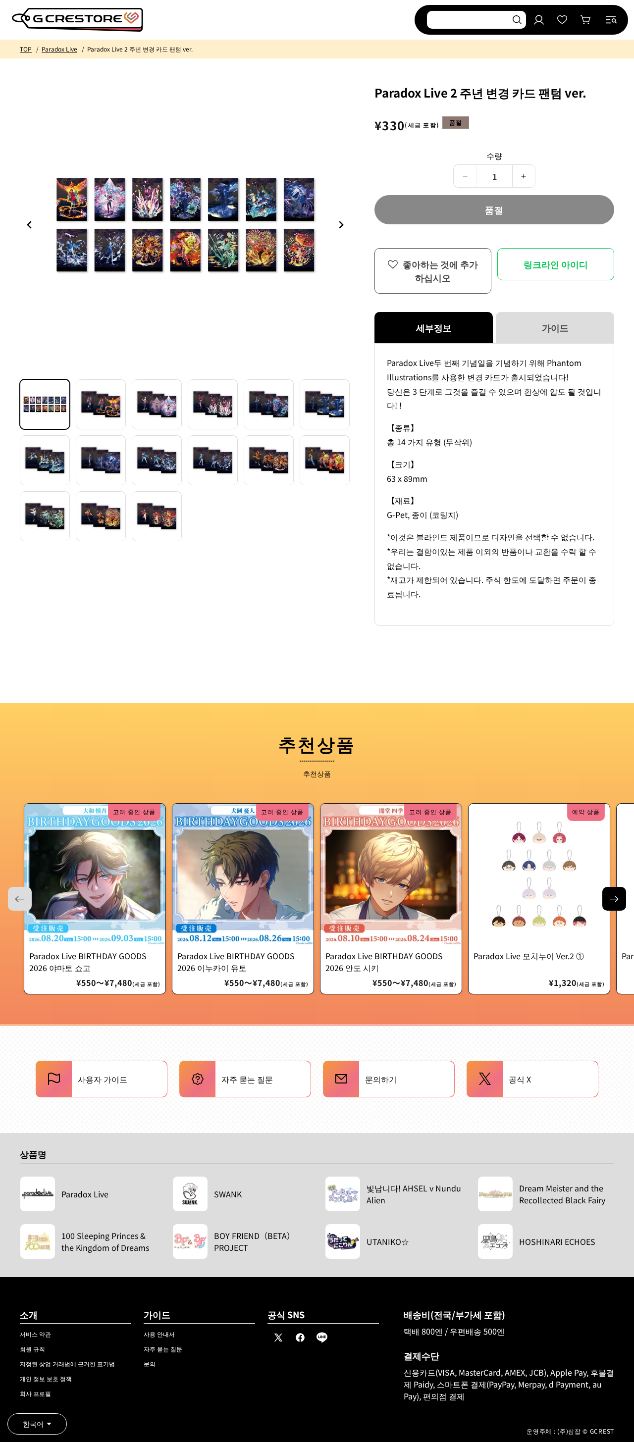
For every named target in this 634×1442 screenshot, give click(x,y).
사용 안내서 (159, 1334)
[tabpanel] (494, 484)
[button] (611, 20)
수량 (494, 155)
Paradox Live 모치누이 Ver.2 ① (529, 956)
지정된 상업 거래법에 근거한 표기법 (67, 1363)
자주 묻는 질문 (163, 1348)
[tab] (45, 404)
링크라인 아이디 (556, 264)
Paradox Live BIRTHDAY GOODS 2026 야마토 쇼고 (88, 962)
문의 (150, 1363)
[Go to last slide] (30, 225)
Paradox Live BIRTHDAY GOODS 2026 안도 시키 (384, 962)
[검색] (517, 20)
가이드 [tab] (555, 327)
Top (26, 49)
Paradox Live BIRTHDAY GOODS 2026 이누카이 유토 (236, 962)
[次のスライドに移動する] (614, 899)
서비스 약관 (35, 1334)
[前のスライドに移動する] (341, 225)
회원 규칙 (32, 1348)
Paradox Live (59, 49)
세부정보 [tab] (434, 327)
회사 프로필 (35, 1393)
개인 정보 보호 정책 (46, 1378)
